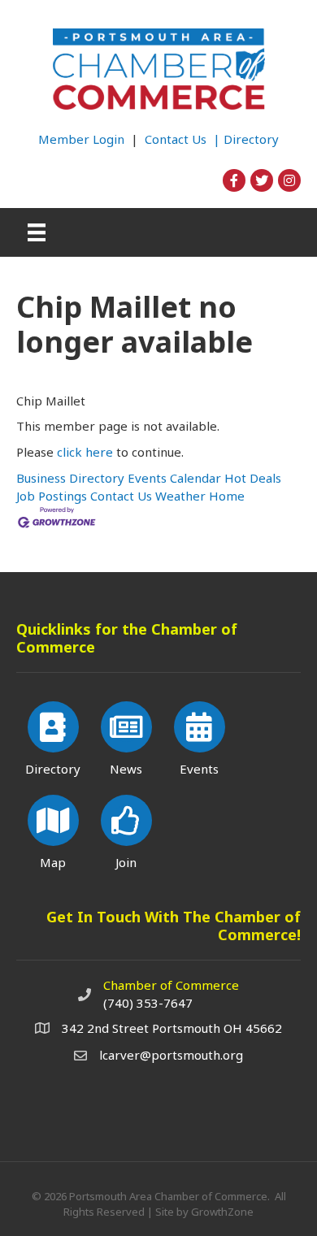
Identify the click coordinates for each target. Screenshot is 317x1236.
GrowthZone (222, 1211)
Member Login (81, 139)
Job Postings (51, 496)
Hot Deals (252, 478)
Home (227, 496)
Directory (251, 139)
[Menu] (36, 232)
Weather (180, 496)
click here (85, 452)
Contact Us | (184, 139)
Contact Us (121, 496)
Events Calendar (174, 478)
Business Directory (70, 478)
